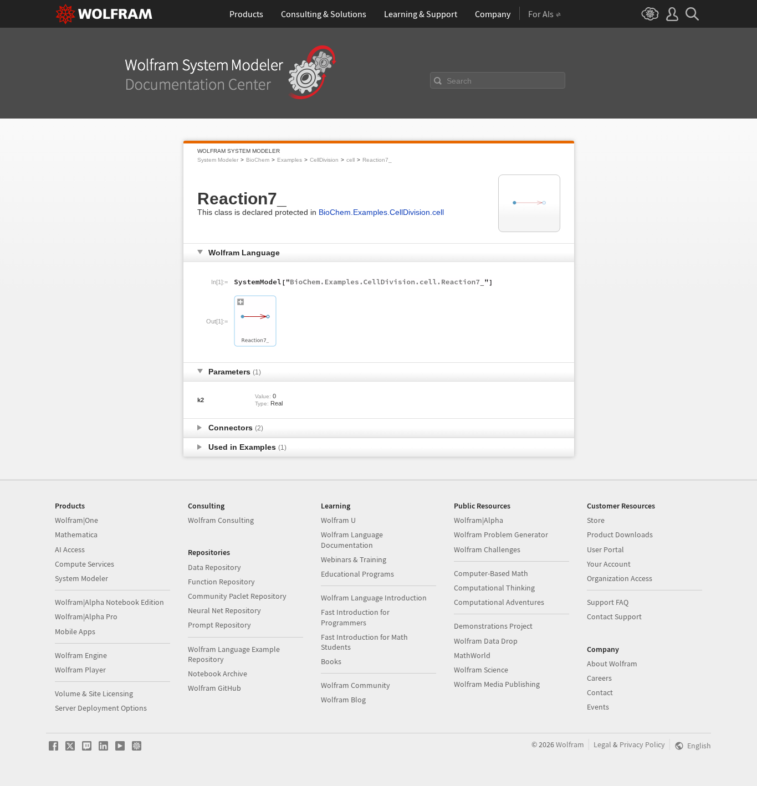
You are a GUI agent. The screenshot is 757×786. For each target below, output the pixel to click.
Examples (289, 160)
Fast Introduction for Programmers (355, 617)
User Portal (605, 549)
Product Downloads (620, 535)
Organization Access (619, 578)
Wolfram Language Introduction (374, 598)
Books (331, 661)
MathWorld (472, 655)
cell (350, 160)
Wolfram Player (80, 670)
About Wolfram (612, 664)
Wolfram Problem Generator (501, 535)
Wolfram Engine (81, 655)
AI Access (70, 549)
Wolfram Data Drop (486, 641)
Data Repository (214, 567)
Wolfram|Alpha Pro (86, 616)
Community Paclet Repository (237, 596)
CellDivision (324, 160)
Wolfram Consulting (221, 520)
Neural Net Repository (224, 610)
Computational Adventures (499, 602)
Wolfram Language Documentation (352, 539)
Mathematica (76, 535)
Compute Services (84, 564)
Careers (599, 678)
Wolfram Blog (343, 700)
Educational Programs (357, 574)
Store (596, 520)
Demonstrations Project (493, 626)
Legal (602, 744)
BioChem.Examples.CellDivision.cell (381, 212)
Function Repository (221, 582)
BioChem (257, 160)
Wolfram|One (76, 520)
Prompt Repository (219, 625)
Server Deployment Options (101, 708)
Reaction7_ (377, 160)
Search (459, 80)
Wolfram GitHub (214, 688)
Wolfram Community (355, 685)
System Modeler (217, 160)
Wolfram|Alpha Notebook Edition (109, 602)
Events (598, 707)
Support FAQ (607, 602)
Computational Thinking (494, 588)
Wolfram (570, 744)
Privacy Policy (642, 744)
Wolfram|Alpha (478, 520)
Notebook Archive (217, 674)
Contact (600, 692)
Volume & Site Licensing (94, 693)
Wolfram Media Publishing (497, 684)
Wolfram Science (481, 670)
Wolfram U (338, 520)
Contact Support (614, 616)
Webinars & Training (353, 559)
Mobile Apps (75, 631)
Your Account (609, 564)
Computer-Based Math (491, 573)
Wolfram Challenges (487, 549)
